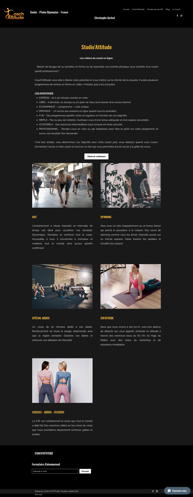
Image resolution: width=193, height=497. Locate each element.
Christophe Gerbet (104, 18)
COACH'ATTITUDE (44, 453)
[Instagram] (181, 15)
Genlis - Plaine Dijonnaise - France (49, 12)
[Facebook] (177, 15)
